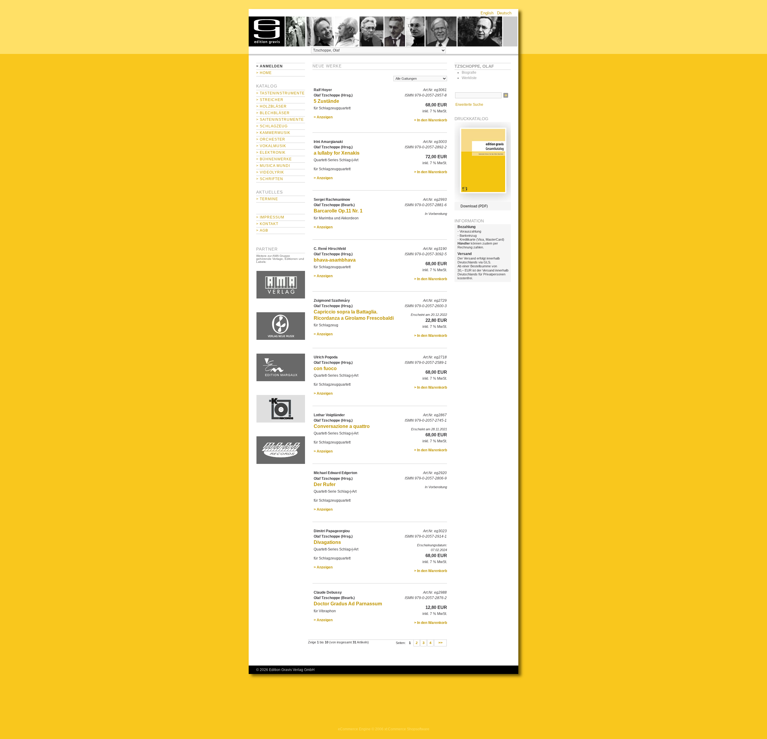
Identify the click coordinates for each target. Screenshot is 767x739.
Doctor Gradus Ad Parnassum (348, 603)
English (487, 13)
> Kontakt (267, 224)
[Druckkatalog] (483, 201)
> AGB (262, 230)
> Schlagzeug (272, 126)
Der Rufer (325, 484)
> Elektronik (271, 152)
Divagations (327, 542)
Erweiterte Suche (469, 104)
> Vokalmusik (271, 146)
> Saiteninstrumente (280, 119)
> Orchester (270, 139)
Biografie (469, 72)
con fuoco (325, 368)
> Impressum (270, 217)
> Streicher (269, 100)
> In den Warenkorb (430, 120)
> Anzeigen (323, 117)
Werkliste (469, 78)
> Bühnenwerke (274, 159)
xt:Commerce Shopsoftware (406, 729)
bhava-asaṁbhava (335, 260)
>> (440, 643)
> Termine (267, 199)
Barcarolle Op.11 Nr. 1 (338, 210)
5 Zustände (326, 101)
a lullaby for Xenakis (337, 153)
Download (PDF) (474, 206)
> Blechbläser (273, 113)
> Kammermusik (273, 133)
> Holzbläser (271, 106)
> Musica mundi (273, 166)
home (267, 31)
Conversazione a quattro (342, 426)
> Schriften (269, 179)
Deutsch (504, 13)
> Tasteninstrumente (280, 93)
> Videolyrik (270, 172)
